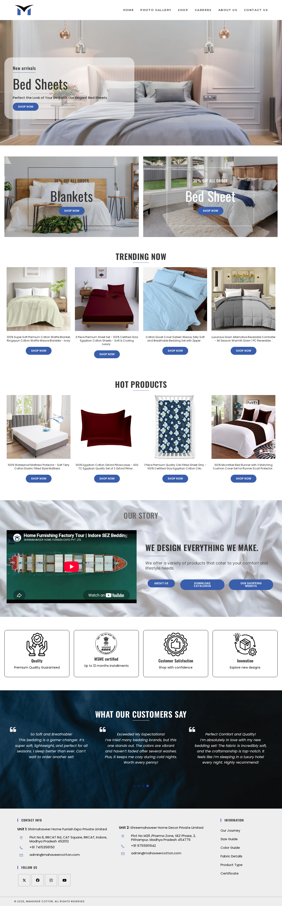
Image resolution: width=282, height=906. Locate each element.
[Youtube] (64, 880)
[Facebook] (38, 880)
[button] (134, 786)
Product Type (232, 864)
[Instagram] (51, 880)
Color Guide (230, 847)
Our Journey (230, 830)
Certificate (230, 873)
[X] (24, 880)
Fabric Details (231, 856)
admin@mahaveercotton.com (55, 854)
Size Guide (229, 839)
